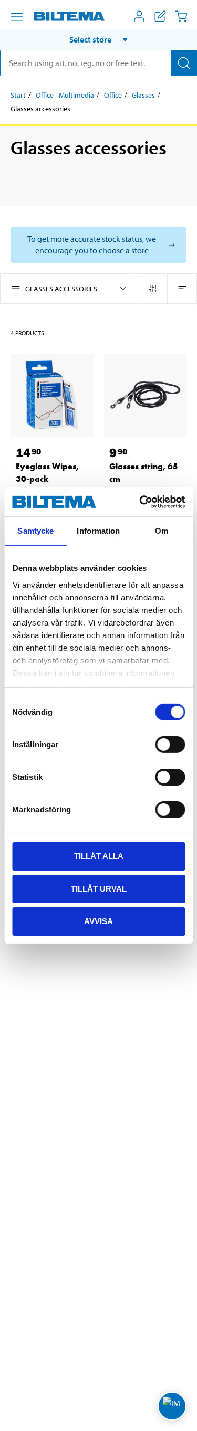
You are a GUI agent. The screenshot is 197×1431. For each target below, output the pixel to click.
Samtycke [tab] (35, 530)
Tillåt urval (99, 888)
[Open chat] (172, 1406)
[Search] (184, 63)
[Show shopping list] (160, 16)
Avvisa (98, 920)
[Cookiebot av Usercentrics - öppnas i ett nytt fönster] (140, 501)
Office (113, 95)
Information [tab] (98, 530)
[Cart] (181, 16)
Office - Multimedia (65, 95)
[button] (98, 39)
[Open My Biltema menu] (139, 16)
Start (18, 95)
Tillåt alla (98, 856)
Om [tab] (161, 530)
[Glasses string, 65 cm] (145, 395)
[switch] (170, 744)
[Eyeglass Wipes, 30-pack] (52, 395)
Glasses (143, 95)
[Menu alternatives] (17, 17)
